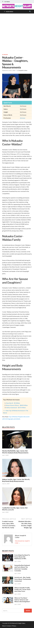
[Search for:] (17, 611)
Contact (9, 626)
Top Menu (7, 1)
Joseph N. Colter (22, 70)
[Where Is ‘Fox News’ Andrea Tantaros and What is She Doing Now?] (7, 598)
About (4, 626)
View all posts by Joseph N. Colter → (22, 542)
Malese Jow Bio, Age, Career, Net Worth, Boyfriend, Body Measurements (16, 480)
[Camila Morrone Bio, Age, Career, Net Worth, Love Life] (17, 506)
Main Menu (9, 11)
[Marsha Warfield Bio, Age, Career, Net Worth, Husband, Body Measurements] (17, 449)
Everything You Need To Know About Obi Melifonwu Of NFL (22, 556)
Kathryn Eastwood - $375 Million (16, 407)
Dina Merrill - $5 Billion (13, 403)
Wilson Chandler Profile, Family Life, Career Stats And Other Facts (22, 589)
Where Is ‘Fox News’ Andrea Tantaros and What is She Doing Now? (22, 599)
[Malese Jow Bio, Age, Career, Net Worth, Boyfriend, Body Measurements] (17, 477)
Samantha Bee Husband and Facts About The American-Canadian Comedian (22, 567)
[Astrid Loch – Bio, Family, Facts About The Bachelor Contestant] (7, 577)
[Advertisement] (17, 33)
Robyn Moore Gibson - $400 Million (17, 405)
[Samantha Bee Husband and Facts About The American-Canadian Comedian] (7, 565)
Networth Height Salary (18, 623)
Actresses (5, 54)
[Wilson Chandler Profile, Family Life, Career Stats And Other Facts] (7, 588)
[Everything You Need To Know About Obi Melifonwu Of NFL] (7, 555)
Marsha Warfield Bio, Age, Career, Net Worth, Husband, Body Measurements (15, 452)
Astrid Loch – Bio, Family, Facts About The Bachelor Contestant (22, 579)
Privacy (14, 626)
